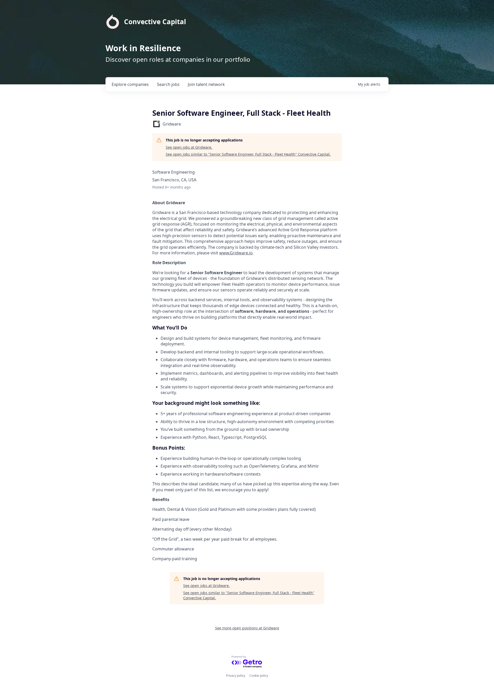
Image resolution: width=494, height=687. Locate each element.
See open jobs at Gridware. (189, 147)
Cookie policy (258, 675)
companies (130, 84)
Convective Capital (155, 21)
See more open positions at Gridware (247, 628)
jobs (168, 84)
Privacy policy (235, 675)
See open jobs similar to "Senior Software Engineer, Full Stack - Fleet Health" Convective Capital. (248, 154)
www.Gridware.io (236, 253)
